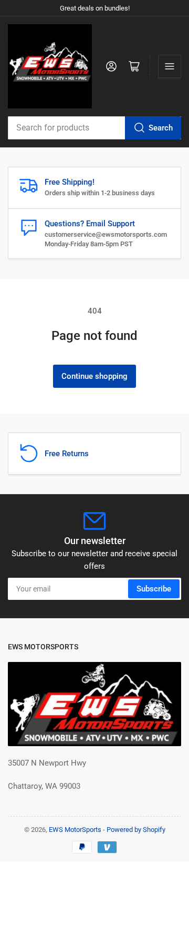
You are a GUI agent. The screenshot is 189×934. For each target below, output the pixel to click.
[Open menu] (169, 66)
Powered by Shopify (136, 829)
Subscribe (153, 589)
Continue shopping (94, 376)
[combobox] (94, 127)
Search (161, 128)
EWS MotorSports (75, 829)
